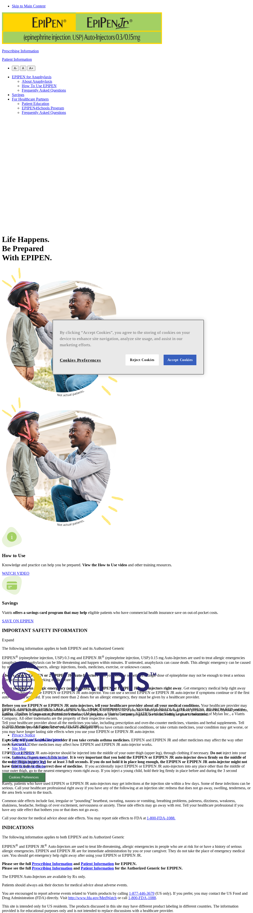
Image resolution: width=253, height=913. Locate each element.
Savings (18, 95)
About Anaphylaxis (37, 81)
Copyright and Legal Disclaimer (37, 739)
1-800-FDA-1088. (161, 818)
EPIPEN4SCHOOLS (29, 762)
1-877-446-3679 (141, 893)
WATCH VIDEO (15, 573)
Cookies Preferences (24, 777)
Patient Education (35, 103)
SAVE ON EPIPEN (18, 621)
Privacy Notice (23, 735)
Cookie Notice (23, 753)
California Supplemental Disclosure (39, 757)
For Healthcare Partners (30, 99)
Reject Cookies (142, 360)
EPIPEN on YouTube (28, 766)
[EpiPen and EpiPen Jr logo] (82, 43)
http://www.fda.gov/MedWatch (92, 898)
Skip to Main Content (28, 6)
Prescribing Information (20, 51)
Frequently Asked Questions (44, 90)
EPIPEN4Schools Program (43, 108)
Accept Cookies (180, 360)
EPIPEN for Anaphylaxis (31, 77)
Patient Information (17, 59)
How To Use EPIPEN (39, 86)
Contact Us (20, 744)
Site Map (19, 748)
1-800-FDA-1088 (142, 898)
